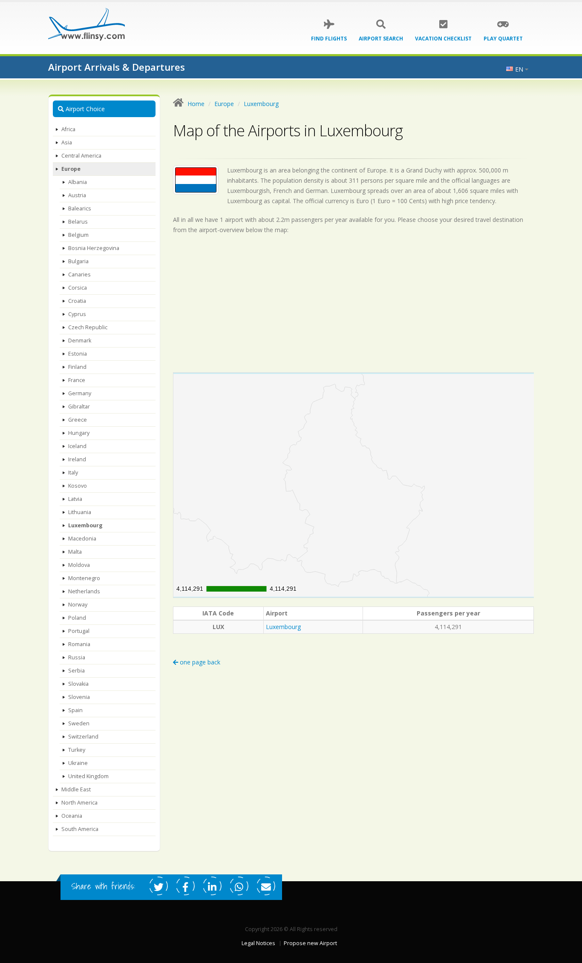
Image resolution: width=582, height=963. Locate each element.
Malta (75, 551)
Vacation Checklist (443, 38)
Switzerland (83, 736)
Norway (77, 604)
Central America (81, 155)
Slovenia (79, 697)
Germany (79, 393)
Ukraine (78, 763)
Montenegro (84, 578)
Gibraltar (79, 406)
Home (196, 104)
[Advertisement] (353, 303)
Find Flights (329, 38)
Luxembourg (85, 525)
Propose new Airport (310, 943)
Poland (77, 617)
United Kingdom (88, 776)
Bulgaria (78, 261)
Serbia (76, 670)
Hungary (78, 433)
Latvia (75, 499)
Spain (75, 710)
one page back (199, 662)
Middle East (76, 789)
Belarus (78, 221)
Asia (66, 142)
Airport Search (381, 38)
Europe (71, 168)
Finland (77, 367)
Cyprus (77, 314)
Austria (77, 195)
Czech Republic (87, 327)
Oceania (71, 815)
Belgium (78, 235)
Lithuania (79, 512)
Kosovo (77, 485)
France (76, 380)
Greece (77, 419)
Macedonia (82, 538)
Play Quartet (503, 38)
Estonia (77, 353)
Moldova (79, 565)
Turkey (76, 749)
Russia (76, 657)
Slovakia (78, 683)
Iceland (77, 446)
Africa (68, 129)
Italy (73, 472)
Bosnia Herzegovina (93, 248)
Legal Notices (258, 943)
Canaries (79, 274)
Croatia (77, 301)
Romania (79, 644)
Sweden (78, 723)
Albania (77, 182)
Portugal (78, 631)
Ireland (77, 459)
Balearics (79, 208)
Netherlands (84, 591)
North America (79, 802)
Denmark (79, 340)
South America (79, 829)
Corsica (77, 287)
